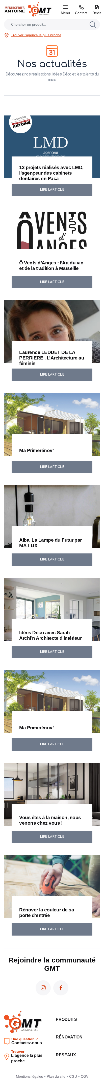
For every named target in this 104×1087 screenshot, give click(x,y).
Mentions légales (29, 1076)
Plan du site (56, 1076)
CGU (73, 1076)
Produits (66, 1019)
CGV (84, 1076)
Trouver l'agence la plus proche (36, 35)
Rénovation (69, 1037)
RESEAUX (66, 1055)
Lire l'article (52, 189)
